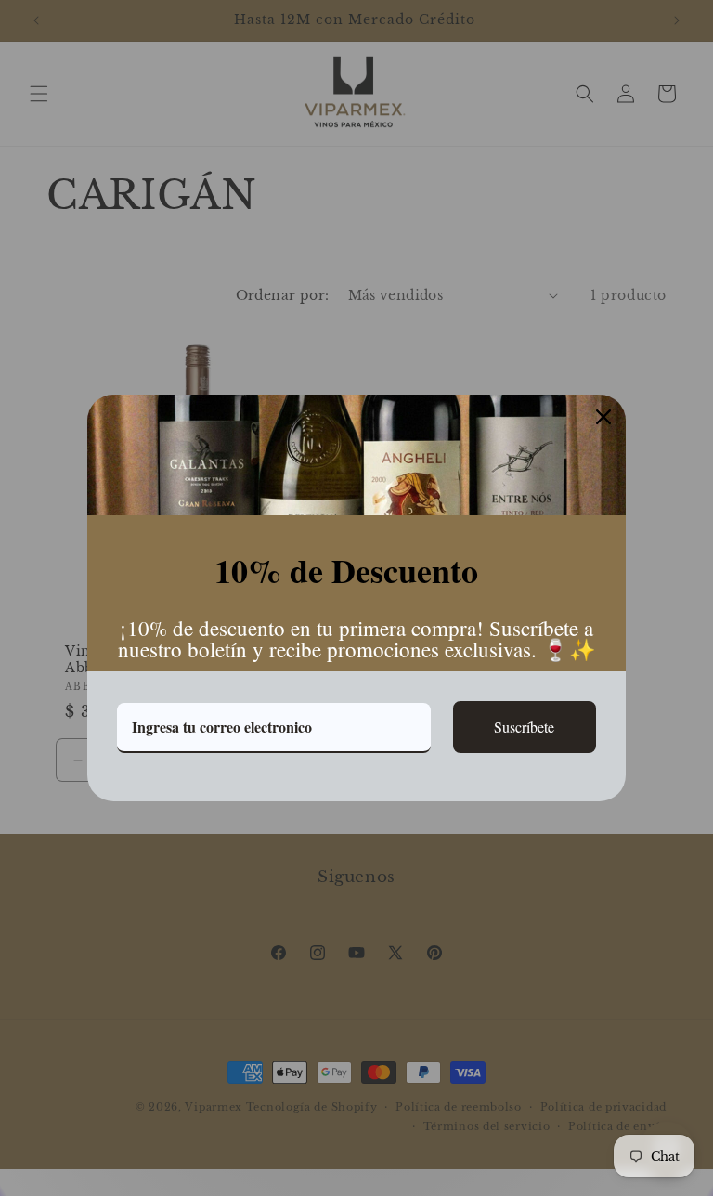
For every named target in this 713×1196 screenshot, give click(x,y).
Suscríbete (524, 726)
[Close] (603, 417)
